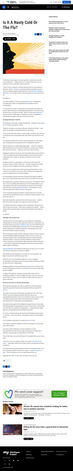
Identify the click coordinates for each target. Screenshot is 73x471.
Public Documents (30, 457)
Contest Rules (44, 454)
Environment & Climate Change (30, 424)
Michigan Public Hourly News (47, 451)
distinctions (39, 112)
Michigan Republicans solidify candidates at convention (56, 36)
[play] (4, 7)
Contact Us (28, 451)
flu (8, 360)
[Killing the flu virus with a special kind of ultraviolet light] (12, 429)
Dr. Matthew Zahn (24, 225)
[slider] (10, 7)
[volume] (8, 7)
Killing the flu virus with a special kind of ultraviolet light (46, 428)
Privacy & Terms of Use (61, 451)
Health (25, 404)
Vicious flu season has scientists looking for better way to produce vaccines (45, 407)
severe (30, 101)
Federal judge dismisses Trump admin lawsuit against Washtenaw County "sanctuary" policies (58, 59)
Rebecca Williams (27, 431)
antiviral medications (22, 187)
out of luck (32, 320)
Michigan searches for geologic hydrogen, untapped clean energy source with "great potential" (59, 29)
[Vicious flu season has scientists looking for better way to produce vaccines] (12, 409)
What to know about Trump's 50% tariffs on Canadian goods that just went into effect (59, 51)
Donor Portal (58, 2)
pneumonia (31, 266)
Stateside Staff (26, 411)
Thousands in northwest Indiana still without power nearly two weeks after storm (58, 43)
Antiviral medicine (8, 248)
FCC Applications (60, 454)
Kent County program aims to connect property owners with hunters (58, 22)
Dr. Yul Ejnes (15, 89)
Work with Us (29, 454)
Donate (67, 2)
